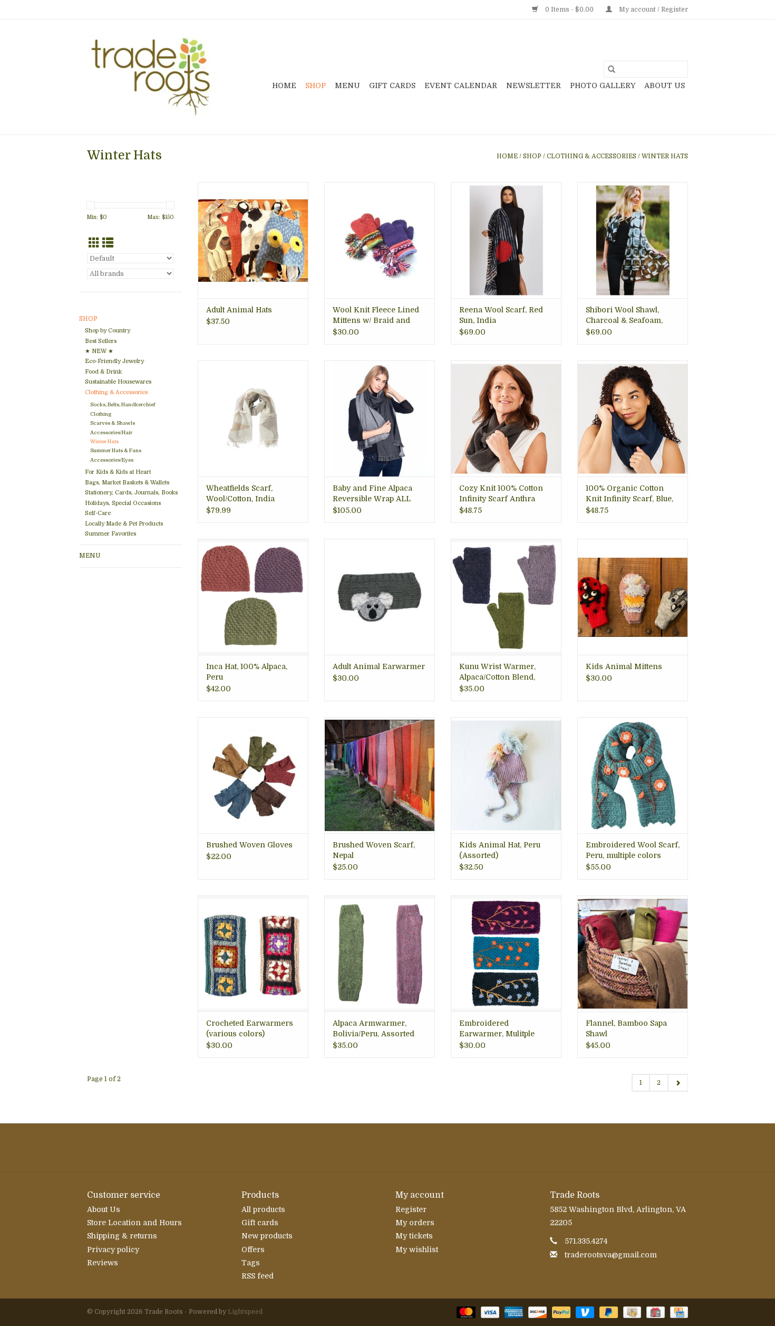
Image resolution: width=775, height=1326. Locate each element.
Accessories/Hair (111, 432)
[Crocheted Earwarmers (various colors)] (253, 953)
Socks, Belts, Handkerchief (122, 404)
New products (267, 1236)
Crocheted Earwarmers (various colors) (249, 1028)
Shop (315, 85)
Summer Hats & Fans (115, 450)
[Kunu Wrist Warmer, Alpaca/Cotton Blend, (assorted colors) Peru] (506, 597)
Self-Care (98, 513)
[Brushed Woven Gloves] (253, 775)
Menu (347, 85)
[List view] (107, 243)
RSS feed (257, 1276)
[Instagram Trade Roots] (387, 1147)
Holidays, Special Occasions (123, 503)
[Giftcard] (654, 1311)
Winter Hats (665, 156)
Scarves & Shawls (112, 423)
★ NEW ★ (99, 351)
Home (284, 85)
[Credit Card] (677, 1311)
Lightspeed (245, 1311)
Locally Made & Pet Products (124, 523)
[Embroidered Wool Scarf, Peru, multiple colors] (632, 775)
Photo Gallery (602, 85)
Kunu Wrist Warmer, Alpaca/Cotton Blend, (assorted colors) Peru (500, 672)
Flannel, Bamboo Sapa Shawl (626, 1028)
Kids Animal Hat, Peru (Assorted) (499, 850)
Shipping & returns (122, 1236)
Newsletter (533, 85)
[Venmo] (584, 1311)
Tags (250, 1262)
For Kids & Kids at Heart (118, 472)
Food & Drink (103, 371)
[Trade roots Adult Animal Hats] (253, 240)
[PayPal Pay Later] (607, 1311)
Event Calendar (460, 85)
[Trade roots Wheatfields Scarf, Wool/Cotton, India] (253, 418)
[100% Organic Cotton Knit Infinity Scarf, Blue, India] (632, 418)
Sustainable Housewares (118, 381)
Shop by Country (107, 330)
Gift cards (392, 85)
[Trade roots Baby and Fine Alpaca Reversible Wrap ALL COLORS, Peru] (379, 418)
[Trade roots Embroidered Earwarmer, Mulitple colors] (506, 953)
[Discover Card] (536, 1311)
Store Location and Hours (134, 1222)
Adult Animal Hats (239, 310)
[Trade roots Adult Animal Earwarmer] (379, 597)
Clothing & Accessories (591, 156)
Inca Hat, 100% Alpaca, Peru (246, 671)
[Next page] (677, 1082)
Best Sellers (101, 341)
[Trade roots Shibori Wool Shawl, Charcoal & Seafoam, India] (632, 240)
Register (411, 1209)
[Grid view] (94, 243)
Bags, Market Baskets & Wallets (127, 482)
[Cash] (631, 1311)
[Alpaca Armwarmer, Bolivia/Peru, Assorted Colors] (379, 953)
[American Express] (513, 1311)
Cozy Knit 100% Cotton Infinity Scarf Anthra (501, 493)
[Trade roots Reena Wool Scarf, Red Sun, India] (506, 240)
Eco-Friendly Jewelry (114, 361)
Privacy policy (113, 1249)
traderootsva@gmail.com (611, 1255)
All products (263, 1209)
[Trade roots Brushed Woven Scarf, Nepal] (379, 775)
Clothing (100, 414)
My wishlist (416, 1249)
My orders (414, 1222)
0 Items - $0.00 (569, 9)
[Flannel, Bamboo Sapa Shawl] (632, 953)
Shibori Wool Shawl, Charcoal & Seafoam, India (624, 316)
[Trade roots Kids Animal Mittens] (632, 597)
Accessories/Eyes (111, 460)
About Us (664, 85)
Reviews (102, 1262)
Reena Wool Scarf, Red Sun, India (501, 315)
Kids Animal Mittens (624, 666)
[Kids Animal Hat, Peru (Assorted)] (506, 775)
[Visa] (489, 1311)
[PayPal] (560, 1311)
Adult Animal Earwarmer (379, 666)
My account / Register (652, 9)
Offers (253, 1249)
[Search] (611, 69)
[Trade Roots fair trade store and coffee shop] (151, 77)
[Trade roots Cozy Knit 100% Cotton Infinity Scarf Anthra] (506, 418)
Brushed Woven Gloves (249, 845)
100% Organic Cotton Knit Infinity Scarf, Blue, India (629, 494)
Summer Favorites (110, 533)
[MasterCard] (465, 1311)
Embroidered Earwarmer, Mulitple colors (497, 1029)
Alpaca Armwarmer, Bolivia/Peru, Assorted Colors (373, 1029)
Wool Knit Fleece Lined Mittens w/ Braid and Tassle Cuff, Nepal (376, 316)
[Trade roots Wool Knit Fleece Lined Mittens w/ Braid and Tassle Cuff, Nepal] (379, 240)
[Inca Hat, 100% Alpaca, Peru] (253, 597)
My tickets (414, 1236)
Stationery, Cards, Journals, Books (131, 492)
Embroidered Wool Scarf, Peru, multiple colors (633, 850)
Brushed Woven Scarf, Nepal (374, 850)
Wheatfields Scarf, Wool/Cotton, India (240, 493)
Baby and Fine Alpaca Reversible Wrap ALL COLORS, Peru (372, 494)
